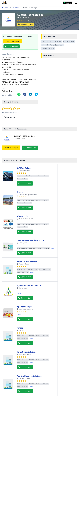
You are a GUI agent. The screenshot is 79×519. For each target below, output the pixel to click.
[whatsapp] (19, 94)
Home (6, 8)
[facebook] (24, 94)
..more (31, 179)
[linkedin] (30, 94)
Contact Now (13, 46)
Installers (16, 8)
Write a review (9, 117)
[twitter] (36, 94)
